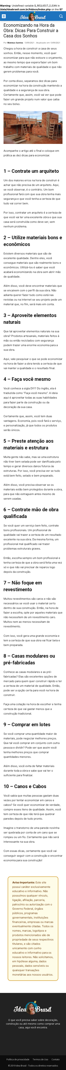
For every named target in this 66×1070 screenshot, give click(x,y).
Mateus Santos (15, 42)
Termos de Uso (40, 1059)
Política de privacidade (18, 1059)
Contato (56, 1059)
